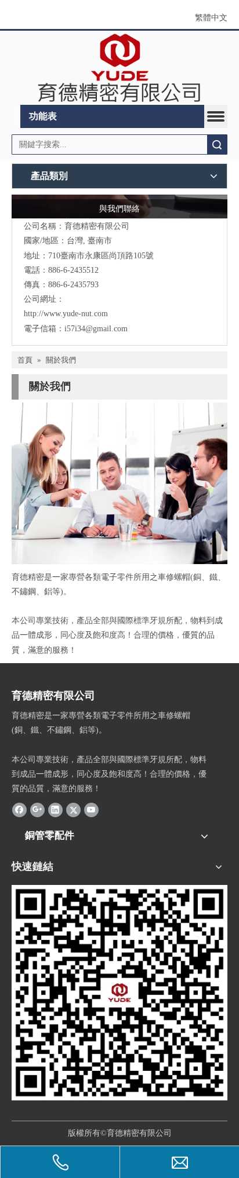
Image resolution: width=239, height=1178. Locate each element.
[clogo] (119, 68)
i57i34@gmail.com (96, 328)
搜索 (217, 144)
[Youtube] (91, 809)
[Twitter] (73, 809)
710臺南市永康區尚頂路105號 (101, 255)
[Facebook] (19, 809)
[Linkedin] (55, 809)
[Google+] (37, 809)
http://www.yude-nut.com (66, 313)
